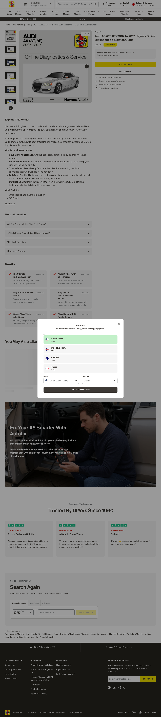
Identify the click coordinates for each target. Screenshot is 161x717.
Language (85, 377)
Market (46, 377)
